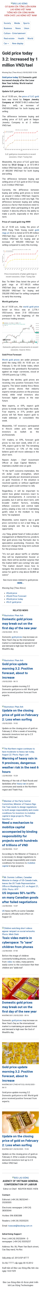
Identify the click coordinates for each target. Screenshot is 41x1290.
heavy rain (21, 783)
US (3, 911)
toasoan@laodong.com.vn (20, 1225)
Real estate (9, 38)
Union (26, 28)
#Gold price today (14, 599)
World (30, 38)
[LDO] (20, 615)
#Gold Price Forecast (16, 596)
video (9, 962)
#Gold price (11, 593)
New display (17, 43)
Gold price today (10, 77)
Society (7, 23)
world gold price (31, 306)
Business (8, 28)
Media (17, 23)
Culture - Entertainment (15, 33)
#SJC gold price (13, 602)
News (18, 28)
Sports (26, 23)
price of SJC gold (30, 96)
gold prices (17, 637)
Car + (6, 43)
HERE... (20, 583)
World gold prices (11, 360)
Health (21, 38)
